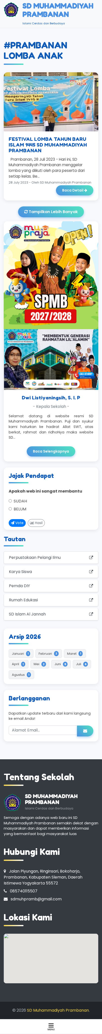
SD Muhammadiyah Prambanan (58, 1010)
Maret (74, 653)
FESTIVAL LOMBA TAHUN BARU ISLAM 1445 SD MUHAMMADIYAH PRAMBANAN (48, 144)
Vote (19, 522)
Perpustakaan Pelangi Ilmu (35, 557)
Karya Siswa (20, 571)
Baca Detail (73, 190)
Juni (60, 664)
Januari (20, 653)
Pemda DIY (19, 586)
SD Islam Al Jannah (27, 614)
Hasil (38, 522)
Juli (81, 664)
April (18, 664)
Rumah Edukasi (23, 600)
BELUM (20, 509)
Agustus (20, 674)
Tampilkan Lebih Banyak (53, 212)
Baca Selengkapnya (51, 451)
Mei (39, 664)
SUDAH (20, 501)
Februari (48, 653)
